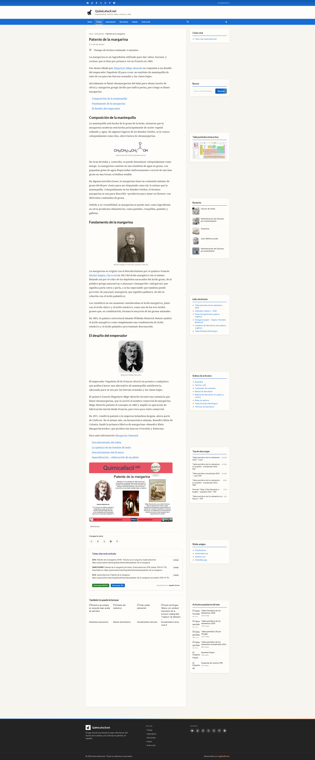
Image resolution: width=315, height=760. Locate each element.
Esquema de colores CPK (212, 663)
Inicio (90, 22)
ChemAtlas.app (201, 560)
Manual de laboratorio (204, 391)
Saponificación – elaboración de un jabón (115, 457)
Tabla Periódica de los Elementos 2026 (211, 612)
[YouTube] (88, 3)
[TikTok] (92, 3)
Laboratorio (110, 22)
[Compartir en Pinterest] (117, 541)
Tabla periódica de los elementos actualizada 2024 (213, 643)
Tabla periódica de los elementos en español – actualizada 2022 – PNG (206, 482)
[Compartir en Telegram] (110, 541)
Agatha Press (174, 585)
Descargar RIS (117, 585)
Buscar (221, 91)
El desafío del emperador (106, 108)
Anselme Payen (208, 652)
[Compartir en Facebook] (97, 541)
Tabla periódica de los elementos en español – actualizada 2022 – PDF (206, 466)
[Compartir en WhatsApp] (91, 541)
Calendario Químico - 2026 (206, 311)
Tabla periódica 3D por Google (211, 632)
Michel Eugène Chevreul (103, 275)
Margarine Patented (126, 435)
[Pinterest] (110, 3)
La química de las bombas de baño (111, 447)
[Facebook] (96, 3)
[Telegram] (114, 3)
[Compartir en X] (104, 541)
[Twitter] (101, 3)
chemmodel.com (201, 553)
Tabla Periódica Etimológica (206, 331)
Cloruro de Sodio (208, 209)
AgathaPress (223, 756)
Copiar (175, 560)
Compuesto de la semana (205, 388)
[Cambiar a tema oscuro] (226, 22)
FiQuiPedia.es (200, 550)
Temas (99, 22)
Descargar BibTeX (101, 585)
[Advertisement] (209, 61)
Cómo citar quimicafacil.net (206, 39)
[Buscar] (188, 22)
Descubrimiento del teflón (106, 442)
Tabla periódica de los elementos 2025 (211, 622)
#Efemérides (95, 526)
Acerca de (146, 22)
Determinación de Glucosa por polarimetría (212, 250)
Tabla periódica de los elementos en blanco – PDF (207, 497)
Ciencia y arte (200, 385)
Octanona (205, 229)
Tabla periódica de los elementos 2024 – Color (206, 458)
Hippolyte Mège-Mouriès (128, 68)
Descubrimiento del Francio (108, 452)
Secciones (123, 22)
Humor (135, 22)
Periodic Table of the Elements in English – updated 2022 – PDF (205, 490)
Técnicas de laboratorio (204, 407)
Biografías (199, 382)
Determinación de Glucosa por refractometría (212, 220)
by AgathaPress (223, 3)
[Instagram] (105, 3)
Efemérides (99, 34)
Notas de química (202, 400)
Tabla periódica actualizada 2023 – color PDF (206, 474)
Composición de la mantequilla (109, 98)
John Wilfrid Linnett (209, 239)
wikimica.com (200, 557)
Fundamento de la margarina (108, 103)
